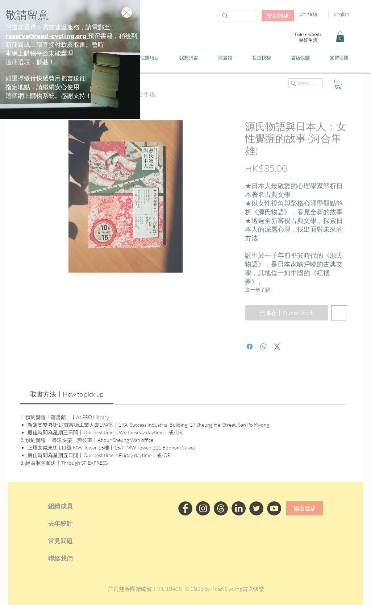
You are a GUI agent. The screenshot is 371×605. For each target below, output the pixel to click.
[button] (126, 12)
